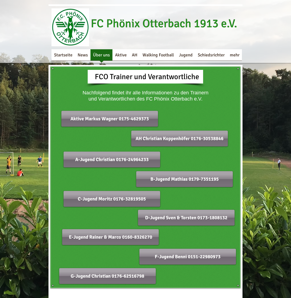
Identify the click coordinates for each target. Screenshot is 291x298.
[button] (109, 119)
